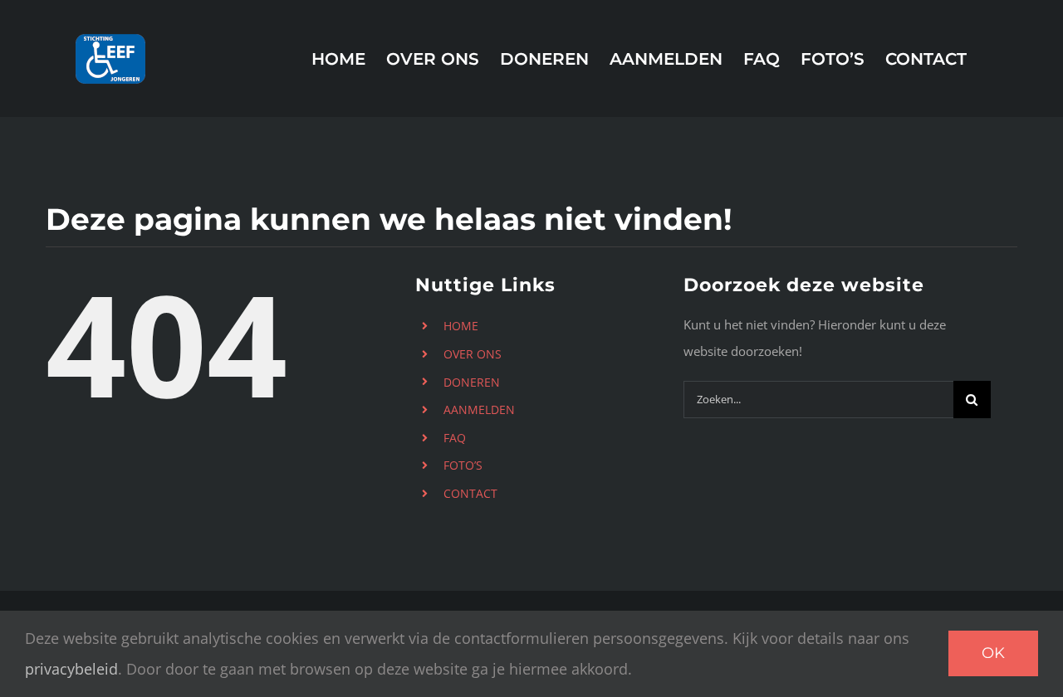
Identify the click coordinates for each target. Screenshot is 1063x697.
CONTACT (470, 493)
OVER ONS (472, 354)
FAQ (454, 438)
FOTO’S (463, 465)
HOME (460, 326)
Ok (993, 653)
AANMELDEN (479, 409)
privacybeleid (71, 669)
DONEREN (471, 382)
